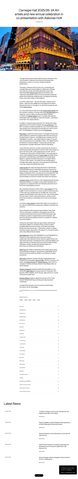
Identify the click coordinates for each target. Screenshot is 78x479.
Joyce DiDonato (49, 125)
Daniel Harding (24, 167)
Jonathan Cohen (24, 180)
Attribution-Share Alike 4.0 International (50, 290)
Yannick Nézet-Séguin (49, 110)
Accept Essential (68, 472)
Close (39, 475)
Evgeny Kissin (43, 155)
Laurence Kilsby (39, 260)
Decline (73, 472)
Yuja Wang (55, 171)
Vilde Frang (23, 249)
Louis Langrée (30, 203)
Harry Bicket (48, 189)
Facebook (21, 299)
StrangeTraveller (26, 290)
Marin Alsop (23, 134)
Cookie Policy (69, 469)
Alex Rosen (23, 258)
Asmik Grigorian (30, 262)
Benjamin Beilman (25, 278)
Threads (25, 299)
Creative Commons (39, 290)
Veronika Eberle (51, 112)
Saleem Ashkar (32, 116)
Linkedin (34, 299)
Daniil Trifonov (28, 107)
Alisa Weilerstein (24, 235)
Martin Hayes (34, 93)
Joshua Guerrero (43, 262)
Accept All (63, 472)
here (36, 287)
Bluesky (30, 299)
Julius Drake (29, 271)
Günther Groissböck (25, 269)
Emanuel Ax (48, 130)
